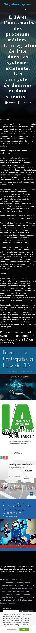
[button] (25, 9)
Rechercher (7, 608)
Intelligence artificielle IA (12, 580)
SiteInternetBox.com (17, 4)
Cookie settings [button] (11, 630)
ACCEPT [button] (24, 629)
